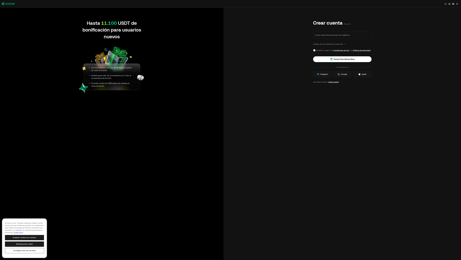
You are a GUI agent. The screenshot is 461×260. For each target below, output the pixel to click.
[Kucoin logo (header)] (8, 3)
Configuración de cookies (24, 250)
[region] (24, 238)
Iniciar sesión (333, 82)
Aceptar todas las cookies (24, 237)
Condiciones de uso (341, 50)
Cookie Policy (18, 232)
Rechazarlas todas (24, 244)
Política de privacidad (361, 50)
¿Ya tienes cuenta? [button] (326, 82)
